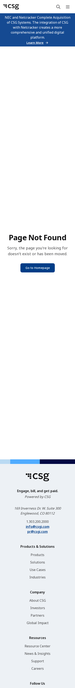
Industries (37, 577)
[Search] (58, 7)
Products (37, 555)
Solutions (37, 562)
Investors (37, 608)
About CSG (37, 600)
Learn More (35, 43)
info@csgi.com (37, 526)
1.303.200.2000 (37, 521)
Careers (37, 668)
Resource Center (37, 646)
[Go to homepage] (11, 6)
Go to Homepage (37, 268)
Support (37, 661)
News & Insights (37, 653)
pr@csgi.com (37, 531)
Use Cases (38, 569)
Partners (37, 615)
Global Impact (38, 623)
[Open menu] (68, 7)
